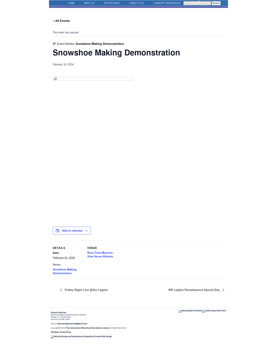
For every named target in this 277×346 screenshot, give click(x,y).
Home (71, 3)
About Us (89, 3)
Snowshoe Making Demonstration (65, 271)
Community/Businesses (167, 3)
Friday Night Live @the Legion (86, 290)
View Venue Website (100, 256)
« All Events (61, 20)
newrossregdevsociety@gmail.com (72, 323)
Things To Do (136, 3)
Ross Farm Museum (100, 252)
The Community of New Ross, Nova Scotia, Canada (87, 328)
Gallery (194, 3)
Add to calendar (72, 230)
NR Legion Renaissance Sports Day (194, 290)
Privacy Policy (65, 332)
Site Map (55, 332)
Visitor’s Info (112, 3)
